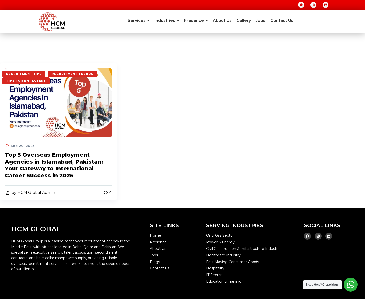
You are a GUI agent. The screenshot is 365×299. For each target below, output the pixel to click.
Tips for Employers (26, 80)
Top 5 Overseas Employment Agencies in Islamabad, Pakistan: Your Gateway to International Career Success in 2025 (54, 165)
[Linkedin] (325, 5)
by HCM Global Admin (32, 192)
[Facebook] (301, 5)
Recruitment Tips (24, 74)
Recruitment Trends (72, 74)
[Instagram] (313, 5)
